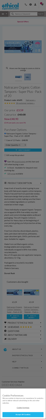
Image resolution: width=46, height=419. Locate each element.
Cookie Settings (23, 408)
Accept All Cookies (23, 414)
